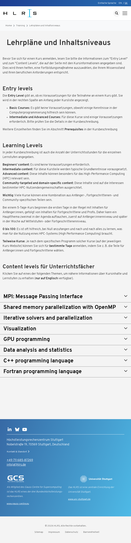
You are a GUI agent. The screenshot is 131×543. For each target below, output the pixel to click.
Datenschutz (71, 532)
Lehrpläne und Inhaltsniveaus (44, 25)
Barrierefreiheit (91, 532)
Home (8, 25)
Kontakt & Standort (17, 451)
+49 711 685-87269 (20, 460)
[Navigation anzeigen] (124, 13)
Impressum (54, 532)
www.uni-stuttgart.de (79, 499)
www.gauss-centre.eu (18, 503)
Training (20, 25)
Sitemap (38, 532)
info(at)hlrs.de (16, 464)
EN (120, 3)
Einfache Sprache (107, 3)
